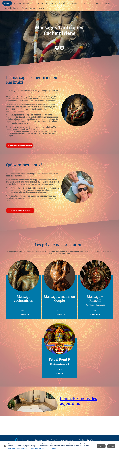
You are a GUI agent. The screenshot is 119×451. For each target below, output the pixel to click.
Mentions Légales (37, 448)
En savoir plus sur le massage (19, 145)
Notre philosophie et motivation (20, 210)
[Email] (62, 48)
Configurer (52, 448)
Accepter (101, 446)
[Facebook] (57, 48)
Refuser (111, 446)
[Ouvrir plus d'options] (100, 440)
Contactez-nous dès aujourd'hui (78, 401)
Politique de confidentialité (18, 448)
